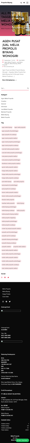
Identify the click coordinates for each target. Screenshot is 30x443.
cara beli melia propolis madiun (10, 149)
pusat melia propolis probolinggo (11, 254)
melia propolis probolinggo (9, 221)
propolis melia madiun (20, 246)
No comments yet (9, 66)
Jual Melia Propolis (7, 109)
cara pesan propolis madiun (9, 156)
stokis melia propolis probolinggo (11, 261)
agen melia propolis (20, 127)
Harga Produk (6, 294)
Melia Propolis (5, 117)
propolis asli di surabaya (9, 236)
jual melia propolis (19, 181)
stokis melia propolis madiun (10, 257)
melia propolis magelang (8, 217)
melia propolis (21, 210)
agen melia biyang (7, 127)
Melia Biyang (13, 63)
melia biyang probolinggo (9, 207)
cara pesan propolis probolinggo (11, 160)
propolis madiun (6, 246)
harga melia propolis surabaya (10, 178)
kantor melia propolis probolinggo (11, 196)
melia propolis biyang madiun (10, 214)
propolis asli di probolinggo (9, 232)
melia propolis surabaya (8, 225)
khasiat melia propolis (8, 199)
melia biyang (20, 203)
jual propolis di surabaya (9, 189)
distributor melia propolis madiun (11, 163)
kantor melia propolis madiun (10, 192)
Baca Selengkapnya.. (8, 80)
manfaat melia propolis (8, 203)
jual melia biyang (6, 181)
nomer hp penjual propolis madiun (11, 228)
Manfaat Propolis (6, 112)
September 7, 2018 (9, 60)
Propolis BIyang (6, 2)
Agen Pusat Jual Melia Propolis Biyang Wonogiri (11, 49)
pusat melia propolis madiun (10, 250)
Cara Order (5, 296)
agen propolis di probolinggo (10, 131)
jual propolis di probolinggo (9, 185)
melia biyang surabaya (8, 210)
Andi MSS (22, 60)
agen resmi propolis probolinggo (11, 142)
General (3, 104)
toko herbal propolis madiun (10, 268)
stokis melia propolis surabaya (10, 264)
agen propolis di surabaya (9, 134)
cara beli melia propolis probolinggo (12, 152)
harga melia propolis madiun (10, 170)
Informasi (4, 106)
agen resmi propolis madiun (9, 138)
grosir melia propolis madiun (10, 167)
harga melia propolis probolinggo (11, 174)
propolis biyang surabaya (9, 243)
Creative (3, 101)
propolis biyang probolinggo (10, 239)
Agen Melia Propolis (10, 62)
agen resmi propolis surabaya (10, 145)
